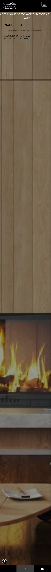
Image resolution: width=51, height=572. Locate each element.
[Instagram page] (25, 568)
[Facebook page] (8, 568)
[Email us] (42, 568)
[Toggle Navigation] (44, 4)
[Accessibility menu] (4, 561)
